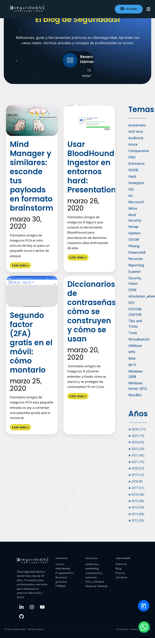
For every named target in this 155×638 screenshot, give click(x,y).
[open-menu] (148, 9)
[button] (144, 627)
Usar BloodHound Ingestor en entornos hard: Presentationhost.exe (107, 167)
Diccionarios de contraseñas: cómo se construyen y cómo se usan (92, 311)
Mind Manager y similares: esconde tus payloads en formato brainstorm (31, 176)
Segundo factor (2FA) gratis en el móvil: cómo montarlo (31, 342)
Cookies (133, 629)
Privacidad (122, 629)
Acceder (131, 8)
